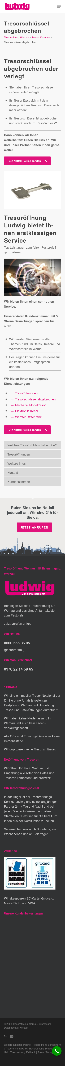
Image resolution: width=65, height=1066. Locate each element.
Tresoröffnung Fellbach (23, 1052)
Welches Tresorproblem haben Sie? (32, 445)
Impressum (45, 1024)
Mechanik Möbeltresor (30, 405)
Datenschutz (11, 1027)
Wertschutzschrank (28, 417)
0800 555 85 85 (17, 643)
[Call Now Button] (57, 1051)
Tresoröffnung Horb (16, 1048)
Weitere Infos (16, 463)
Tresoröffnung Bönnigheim (46, 1044)
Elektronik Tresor (26, 411)
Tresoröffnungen (41, 37)
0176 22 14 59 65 (18, 669)
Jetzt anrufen (34, 527)
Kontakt (12, 472)
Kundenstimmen (18, 481)
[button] (59, 6)
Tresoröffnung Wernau (16, 37)
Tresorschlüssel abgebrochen (35, 399)
